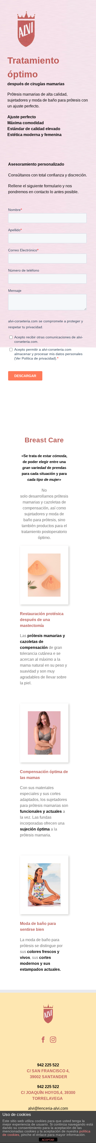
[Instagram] (53, 1040)
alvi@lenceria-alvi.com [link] (48, 1108)
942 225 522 (48, 1065)
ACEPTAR (48, 1139)
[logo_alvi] (25, 13)
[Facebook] (43, 1040)
